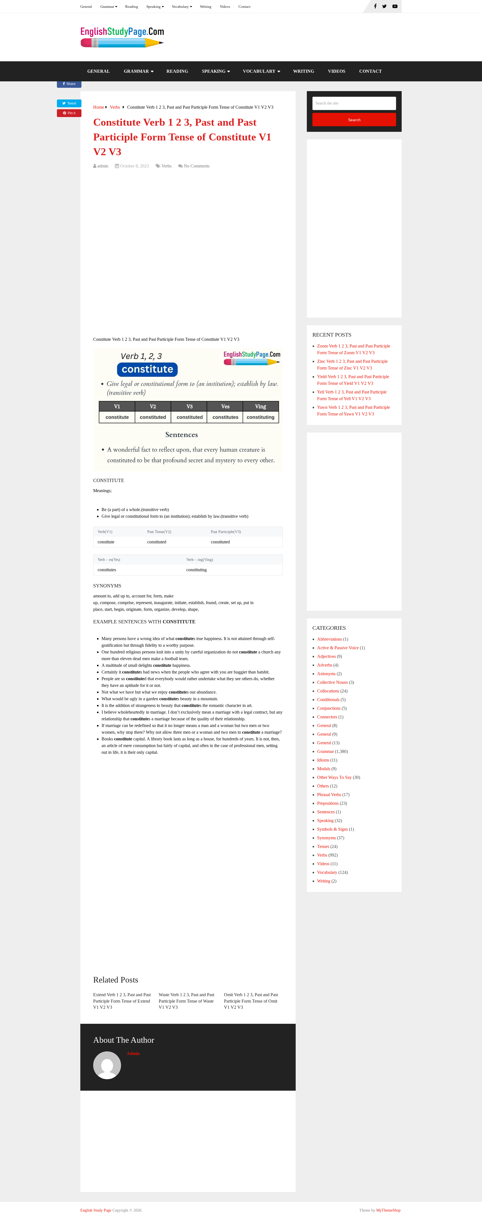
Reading (131, 6)
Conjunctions (329, 708)
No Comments (196, 166)
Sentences (326, 811)
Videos (225, 6)
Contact (244, 6)
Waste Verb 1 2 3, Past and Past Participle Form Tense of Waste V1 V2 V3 (186, 1001)
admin (102, 166)
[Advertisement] (188, 214)
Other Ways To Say (334, 777)
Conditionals (328, 699)
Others (323, 786)
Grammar (107, 6)
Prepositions (328, 803)
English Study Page (95, 1210)
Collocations (328, 691)
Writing (205, 6)
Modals (323, 768)
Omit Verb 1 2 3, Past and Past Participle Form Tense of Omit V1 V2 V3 (251, 1001)
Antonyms (326, 673)
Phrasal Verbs (329, 794)
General (86, 6)
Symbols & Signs (332, 829)
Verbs (167, 166)
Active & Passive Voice (338, 647)
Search (354, 120)
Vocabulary (180, 6)
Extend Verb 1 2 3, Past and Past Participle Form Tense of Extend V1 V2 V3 (122, 1001)
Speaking (153, 6)
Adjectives (326, 656)
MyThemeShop (388, 1210)
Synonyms (326, 837)
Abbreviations (329, 639)
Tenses (323, 846)
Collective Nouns (332, 682)
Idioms (323, 760)
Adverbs (324, 665)
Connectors (327, 716)
